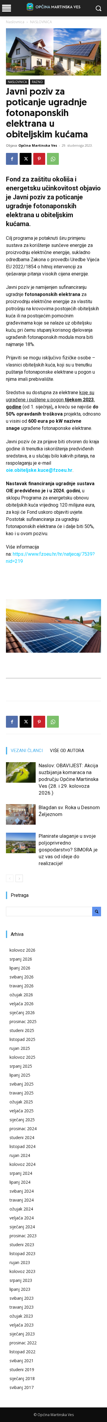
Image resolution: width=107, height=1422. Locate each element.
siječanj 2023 (22, 1334)
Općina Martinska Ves (37, 145)
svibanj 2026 (22, 977)
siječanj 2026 (22, 1012)
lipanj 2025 (20, 1075)
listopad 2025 (22, 1039)
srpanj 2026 (21, 959)
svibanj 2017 (22, 1387)
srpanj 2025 (21, 1066)
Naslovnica (15, 21)
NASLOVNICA (41, 21)
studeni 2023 (22, 1244)
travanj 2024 (22, 1200)
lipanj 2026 (20, 968)
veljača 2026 (22, 1003)
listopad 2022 (22, 1351)
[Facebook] (12, 159)
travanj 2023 (22, 1307)
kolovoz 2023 (22, 1271)
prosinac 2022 (23, 1343)
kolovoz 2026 (22, 950)
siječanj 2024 (22, 1227)
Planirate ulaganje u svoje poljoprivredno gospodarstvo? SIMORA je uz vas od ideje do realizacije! (68, 849)
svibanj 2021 (22, 1360)
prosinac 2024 (23, 1128)
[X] (26, 159)
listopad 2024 (22, 1146)
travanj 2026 (22, 986)
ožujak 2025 (21, 1102)
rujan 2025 (20, 1048)
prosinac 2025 (23, 1021)
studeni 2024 (22, 1137)
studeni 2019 (22, 1369)
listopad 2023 (22, 1253)
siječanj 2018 (22, 1378)
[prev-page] (9, 878)
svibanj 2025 (22, 1084)
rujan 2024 (20, 1155)
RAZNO (37, 82)
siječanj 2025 (22, 1119)
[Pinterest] (39, 159)
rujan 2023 (20, 1262)
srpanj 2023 (21, 1280)
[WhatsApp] (53, 159)
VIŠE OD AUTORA (67, 750)
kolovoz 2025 (22, 1057)
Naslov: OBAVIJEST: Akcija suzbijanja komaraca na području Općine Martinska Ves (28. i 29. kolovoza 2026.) (68, 779)
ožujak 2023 (21, 1316)
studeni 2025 (22, 1030)
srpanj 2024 (21, 1173)
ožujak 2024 (21, 1209)
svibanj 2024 (22, 1191)
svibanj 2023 (22, 1298)
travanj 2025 (22, 1093)
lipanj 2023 (20, 1289)
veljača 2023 (22, 1325)
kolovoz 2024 (22, 1164)
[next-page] (19, 878)
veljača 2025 (22, 1111)
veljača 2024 (22, 1218)
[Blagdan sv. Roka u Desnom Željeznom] (21, 814)
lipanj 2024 (20, 1182)
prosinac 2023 (23, 1235)
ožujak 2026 (21, 994)
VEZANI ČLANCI (27, 750)
